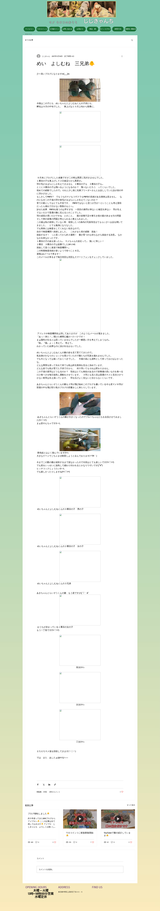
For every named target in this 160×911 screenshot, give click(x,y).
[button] (132, 40)
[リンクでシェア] (55, 784)
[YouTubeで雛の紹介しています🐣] (118, 818)
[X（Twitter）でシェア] (43, 784)
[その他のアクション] (122, 56)
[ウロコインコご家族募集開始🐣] (80, 818)
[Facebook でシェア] (38, 784)
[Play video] (80, 90)
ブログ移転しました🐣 (38, 813)
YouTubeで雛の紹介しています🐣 (117, 834)
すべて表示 (131, 805)
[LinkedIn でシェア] (49, 784)
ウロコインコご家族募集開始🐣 (79, 834)
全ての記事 (29, 40)
